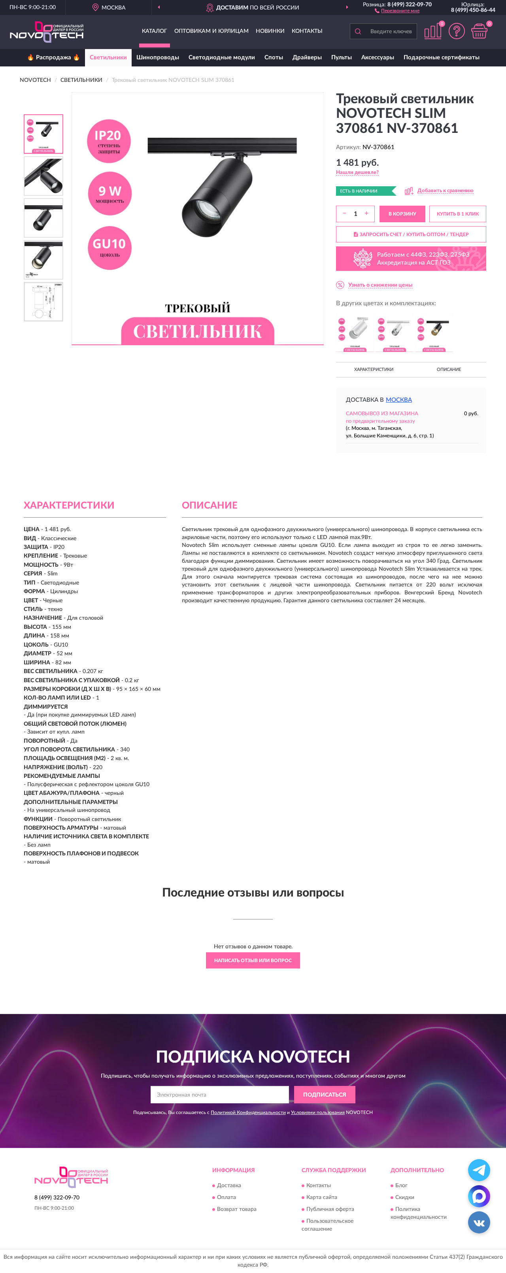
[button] (397, 10)
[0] (479, 31)
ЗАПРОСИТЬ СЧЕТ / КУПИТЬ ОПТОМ (414, 234)
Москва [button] (399, 400)
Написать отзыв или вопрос (253, 960)
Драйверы (307, 58)
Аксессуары (377, 58)
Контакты (307, 31)
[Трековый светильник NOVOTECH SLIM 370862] (394, 333)
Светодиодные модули (222, 58)
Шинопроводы (157, 58)
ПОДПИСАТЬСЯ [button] (324, 1095)
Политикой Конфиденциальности (248, 1112)
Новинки (270, 31)
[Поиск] (358, 31)
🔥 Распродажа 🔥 (53, 58)
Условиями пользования (318, 1112)
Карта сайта (321, 1197)
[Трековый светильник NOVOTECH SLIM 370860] (355, 333)
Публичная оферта (330, 1209)
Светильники (108, 58)
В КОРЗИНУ (402, 214)
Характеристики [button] (373, 369)
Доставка (229, 1185)
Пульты (341, 58)
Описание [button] (449, 369)
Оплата (226, 1197)
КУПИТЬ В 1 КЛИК (458, 214)
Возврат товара (237, 1209)
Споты (273, 58)
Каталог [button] (154, 31)
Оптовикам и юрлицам (211, 31)
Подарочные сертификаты (442, 58)
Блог (401, 1185)
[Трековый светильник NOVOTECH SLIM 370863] (434, 333)
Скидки (404, 1197)
